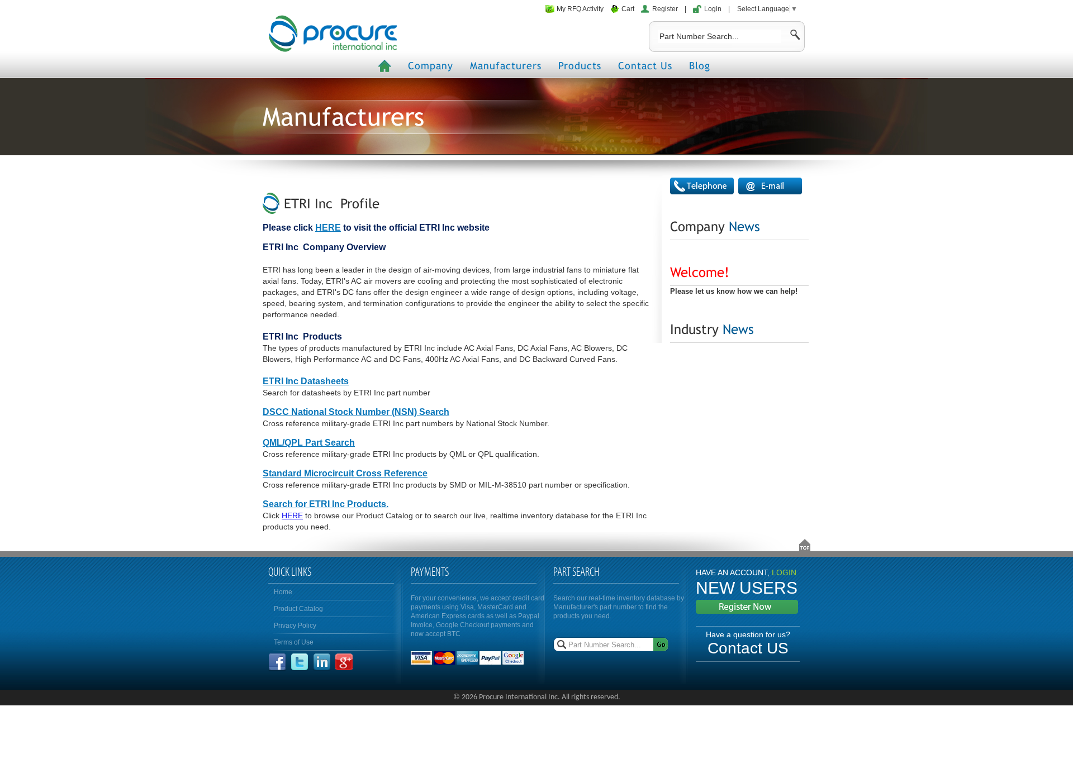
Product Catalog (298, 609)
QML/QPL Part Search (309, 442)
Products (579, 65)
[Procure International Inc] (333, 33)
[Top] (804, 545)
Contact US (748, 648)
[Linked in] (322, 668)
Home (283, 592)
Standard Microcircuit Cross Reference (345, 473)
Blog (699, 65)
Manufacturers (506, 65)
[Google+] (344, 668)
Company (430, 65)
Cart (627, 9)
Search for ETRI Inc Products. (325, 504)
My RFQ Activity (580, 9)
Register (665, 9)
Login (712, 9)
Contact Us (645, 65)
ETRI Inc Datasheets (306, 381)
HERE (328, 227)
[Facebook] (277, 668)
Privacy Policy (295, 625)
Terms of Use (294, 642)
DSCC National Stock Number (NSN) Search (356, 412)
